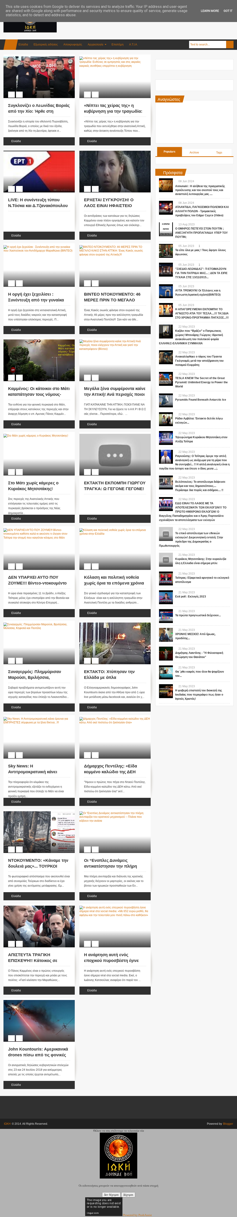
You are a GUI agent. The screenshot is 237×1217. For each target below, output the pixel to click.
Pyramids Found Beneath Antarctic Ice (200, 399)
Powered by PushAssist (137, 1215)
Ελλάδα (23, 44)
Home (11, 44)
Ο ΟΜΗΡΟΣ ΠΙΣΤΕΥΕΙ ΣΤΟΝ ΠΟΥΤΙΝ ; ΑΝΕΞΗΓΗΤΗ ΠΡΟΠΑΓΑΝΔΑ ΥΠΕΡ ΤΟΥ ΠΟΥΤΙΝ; (201, 233)
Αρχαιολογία (95, 44)
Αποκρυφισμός (72, 44)
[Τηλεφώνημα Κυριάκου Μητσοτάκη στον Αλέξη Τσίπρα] (166, 438)
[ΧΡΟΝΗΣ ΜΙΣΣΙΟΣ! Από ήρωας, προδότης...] (166, 635)
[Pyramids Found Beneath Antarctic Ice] (166, 400)
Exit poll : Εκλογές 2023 (190, 596)
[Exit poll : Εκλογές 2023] (166, 597)
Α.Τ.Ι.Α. (133, 44)
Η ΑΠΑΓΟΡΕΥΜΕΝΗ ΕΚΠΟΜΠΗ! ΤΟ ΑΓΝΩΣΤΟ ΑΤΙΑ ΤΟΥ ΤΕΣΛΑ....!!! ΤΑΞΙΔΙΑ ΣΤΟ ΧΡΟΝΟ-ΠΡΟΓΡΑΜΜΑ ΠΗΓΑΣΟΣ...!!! (202, 313)
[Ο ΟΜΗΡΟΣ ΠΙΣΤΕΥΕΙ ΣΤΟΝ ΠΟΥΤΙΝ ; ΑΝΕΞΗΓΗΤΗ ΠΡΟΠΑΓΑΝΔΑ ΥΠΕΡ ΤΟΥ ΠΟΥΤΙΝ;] (166, 229)
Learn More (210, 11)
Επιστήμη (118, 44)
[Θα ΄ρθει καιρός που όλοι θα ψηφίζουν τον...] (166, 672)
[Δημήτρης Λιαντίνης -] (166, 654)
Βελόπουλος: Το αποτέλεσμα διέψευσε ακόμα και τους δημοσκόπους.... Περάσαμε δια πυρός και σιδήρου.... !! (200, 486)
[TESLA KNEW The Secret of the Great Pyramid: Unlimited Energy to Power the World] (166, 379)
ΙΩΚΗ (7, 1123)
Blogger (228, 1123)
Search (230, 44)
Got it (228, 11)
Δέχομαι (128, 1194)
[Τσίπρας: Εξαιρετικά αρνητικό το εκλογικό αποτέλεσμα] (166, 578)
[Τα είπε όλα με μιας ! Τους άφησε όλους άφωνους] (166, 251)
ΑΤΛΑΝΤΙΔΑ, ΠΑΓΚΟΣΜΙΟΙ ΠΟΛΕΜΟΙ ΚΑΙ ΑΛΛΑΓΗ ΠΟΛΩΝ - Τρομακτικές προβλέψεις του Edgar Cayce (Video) (202, 211)
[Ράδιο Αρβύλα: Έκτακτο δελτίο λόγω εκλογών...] (166, 419)
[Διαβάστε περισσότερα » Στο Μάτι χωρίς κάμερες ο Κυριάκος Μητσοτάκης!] (34, 434)
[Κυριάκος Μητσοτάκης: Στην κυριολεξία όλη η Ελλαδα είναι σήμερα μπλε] (166, 560)
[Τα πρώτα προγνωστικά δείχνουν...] (166, 616)
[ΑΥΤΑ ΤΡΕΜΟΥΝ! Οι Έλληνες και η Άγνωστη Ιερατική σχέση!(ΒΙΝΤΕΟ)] (166, 291)
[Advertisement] (149, 23)
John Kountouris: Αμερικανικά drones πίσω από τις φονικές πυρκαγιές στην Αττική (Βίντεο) (38, 1055)
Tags (219, 152)
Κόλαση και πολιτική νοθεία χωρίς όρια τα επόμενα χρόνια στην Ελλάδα (114, 583)
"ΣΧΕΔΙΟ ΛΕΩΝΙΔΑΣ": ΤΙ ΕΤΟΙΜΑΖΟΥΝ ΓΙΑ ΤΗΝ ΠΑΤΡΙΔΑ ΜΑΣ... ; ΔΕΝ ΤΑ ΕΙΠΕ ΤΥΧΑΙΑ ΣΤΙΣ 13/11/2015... (201, 273)
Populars (169, 151)
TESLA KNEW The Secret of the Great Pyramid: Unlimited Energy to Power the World (201, 382)
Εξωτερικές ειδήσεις (46, 44)
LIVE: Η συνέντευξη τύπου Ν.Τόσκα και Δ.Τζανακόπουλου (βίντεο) (38, 206)
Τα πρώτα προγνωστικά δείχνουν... (198, 615)
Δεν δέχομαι (111, 1194)
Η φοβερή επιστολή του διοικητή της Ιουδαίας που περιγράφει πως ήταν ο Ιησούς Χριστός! (199, 694)
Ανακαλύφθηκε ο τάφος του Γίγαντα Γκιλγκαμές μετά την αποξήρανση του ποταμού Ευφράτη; (199, 361)
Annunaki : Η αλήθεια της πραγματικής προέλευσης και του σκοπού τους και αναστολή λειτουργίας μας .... (200, 190)
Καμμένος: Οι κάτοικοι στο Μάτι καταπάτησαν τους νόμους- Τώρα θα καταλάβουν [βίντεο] (39, 394)
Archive (194, 152)
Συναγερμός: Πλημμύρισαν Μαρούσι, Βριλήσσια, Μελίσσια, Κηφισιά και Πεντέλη (38, 677)
